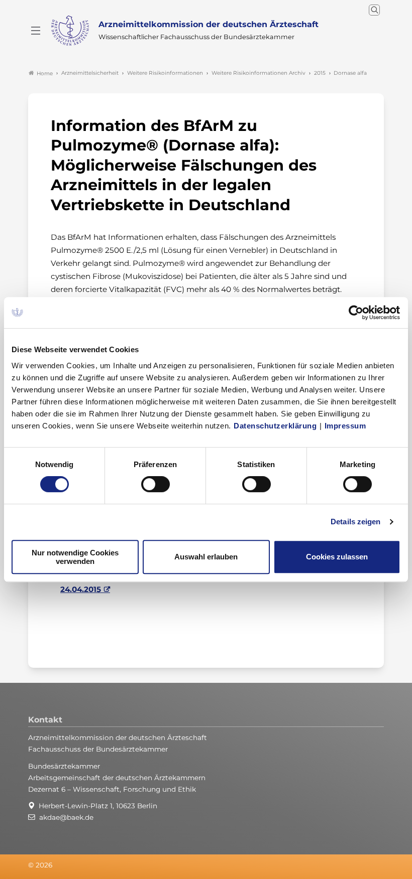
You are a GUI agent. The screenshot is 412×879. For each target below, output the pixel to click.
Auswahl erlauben (206, 556)
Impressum (345, 425)
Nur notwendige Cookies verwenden (75, 556)
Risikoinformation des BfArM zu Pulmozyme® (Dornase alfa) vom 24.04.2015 (191, 582)
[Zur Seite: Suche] (374, 10)
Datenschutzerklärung (275, 425)
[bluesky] (358, 865)
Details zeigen (355, 521)
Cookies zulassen (337, 556)
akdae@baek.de (66, 817)
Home (45, 73)
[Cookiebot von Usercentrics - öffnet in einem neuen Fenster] (356, 313)
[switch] (155, 484)
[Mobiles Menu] (35, 30)
